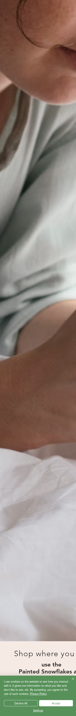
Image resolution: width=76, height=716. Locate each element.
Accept (56, 703)
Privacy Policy (38, 694)
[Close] (70, 681)
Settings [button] (38, 710)
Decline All (20, 703)
